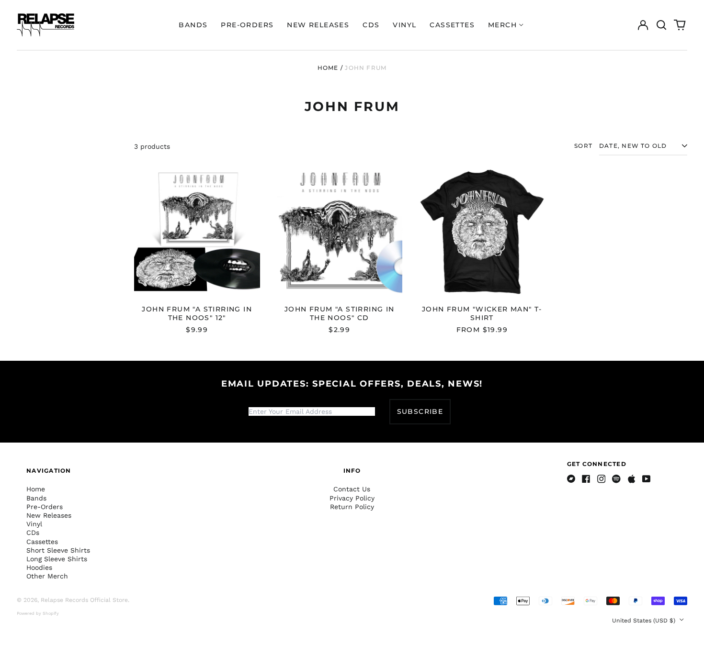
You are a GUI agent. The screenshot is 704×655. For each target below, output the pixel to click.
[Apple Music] (631, 479)
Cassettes (452, 25)
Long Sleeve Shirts (56, 559)
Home (328, 67)
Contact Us (351, 489)
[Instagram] (601, 479)
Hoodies (39, 567)
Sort (583, 145)
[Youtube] (646, 479)
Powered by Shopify (38, 613)
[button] (661, 25)
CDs (371, 25)
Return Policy (352, 507)
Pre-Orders (247, 25)
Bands (193, 25)
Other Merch (47, 576)
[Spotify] (616, 479)
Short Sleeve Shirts (58, 550)
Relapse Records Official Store (84, 600)
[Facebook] (586, 479)
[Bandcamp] (571, 479)
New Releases (318, 25)
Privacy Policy (352, 498)
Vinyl (404, 25)
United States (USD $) (644, 620)
